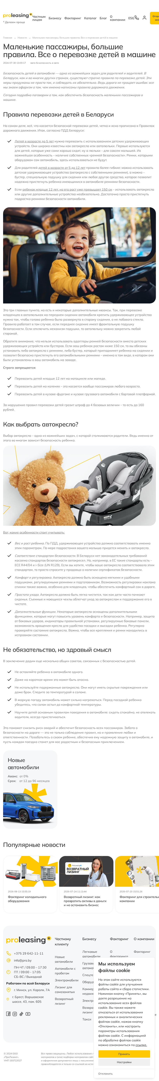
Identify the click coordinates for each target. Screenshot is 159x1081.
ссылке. (141, 1045)
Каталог (90, 18)
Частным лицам (39, 18)
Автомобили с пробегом (65, 971)
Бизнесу (55, 18)
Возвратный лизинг (64, 1001)
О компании (117, 18)
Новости (22, 37)
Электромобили (67, 980)
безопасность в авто (47, 62)
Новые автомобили (64, 959)
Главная (7, 37)
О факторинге (119, 954)
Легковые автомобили (91, 954)
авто (32, 62)
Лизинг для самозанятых (65, 989)
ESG (131, 18)
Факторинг (72, 18)
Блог (103, 18)
